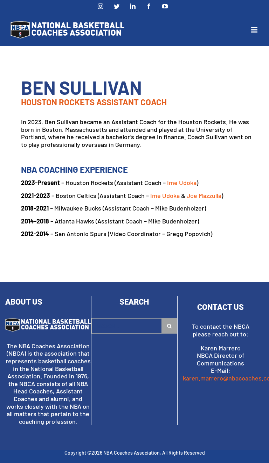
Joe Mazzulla (204, 195)
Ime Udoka (181, 182)
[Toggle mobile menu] (254, 30)
